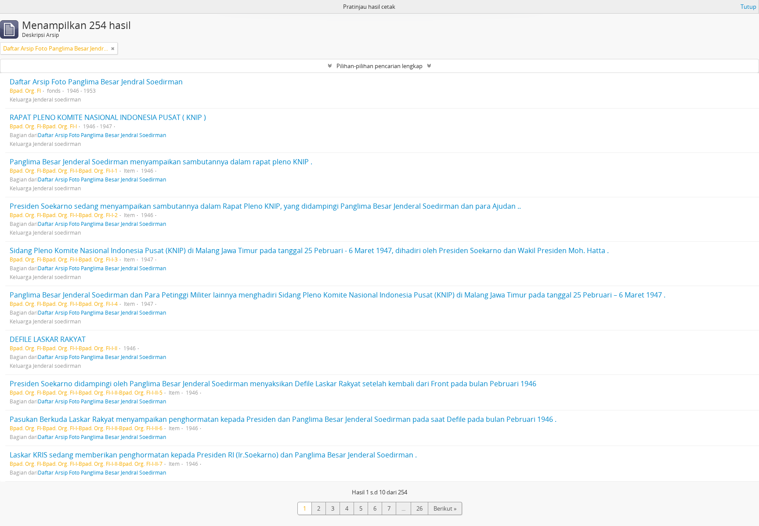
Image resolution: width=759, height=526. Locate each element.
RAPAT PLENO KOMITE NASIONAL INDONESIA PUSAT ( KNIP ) (108, 117)
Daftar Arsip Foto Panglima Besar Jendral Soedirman (96, 82)
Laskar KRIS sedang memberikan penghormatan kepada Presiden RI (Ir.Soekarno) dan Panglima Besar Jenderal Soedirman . (213, 455)
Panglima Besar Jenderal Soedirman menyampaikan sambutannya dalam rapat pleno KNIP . (161, 162)
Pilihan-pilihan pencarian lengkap (379, 66)
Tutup (748, 7)
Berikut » (445, 508)
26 (419, 508)
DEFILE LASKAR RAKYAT (48, 339)
